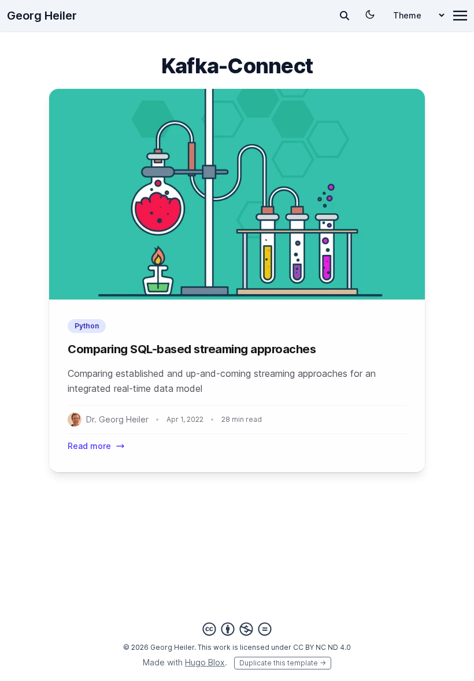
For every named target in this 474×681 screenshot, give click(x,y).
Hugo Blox (205, 662)
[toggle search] (344, 15)
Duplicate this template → (282, 662)
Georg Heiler (42, 16)
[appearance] (370, 14)
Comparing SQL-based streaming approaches (192, 349)
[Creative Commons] (237, 629)
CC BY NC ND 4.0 (322, 647)
